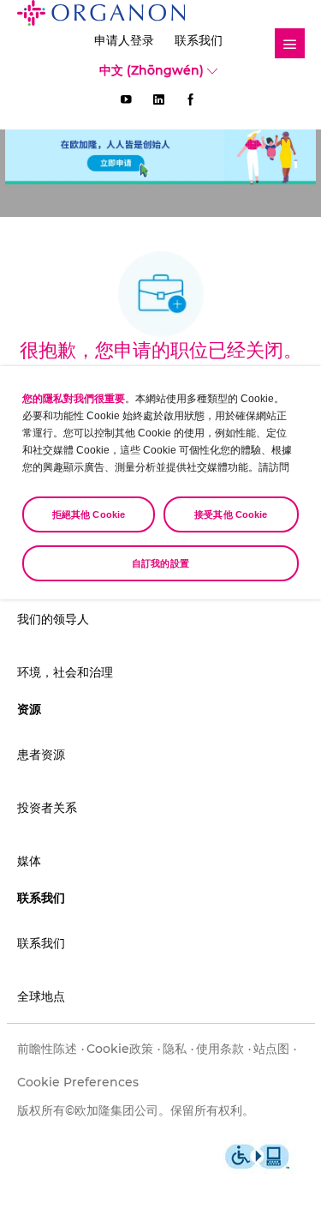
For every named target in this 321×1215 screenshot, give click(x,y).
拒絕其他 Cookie (88, 514)
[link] (290, 43)
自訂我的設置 (160, 563)
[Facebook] (191, 99)
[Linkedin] (158, 99)
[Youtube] (126, 99)
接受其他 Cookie (230, 514)
